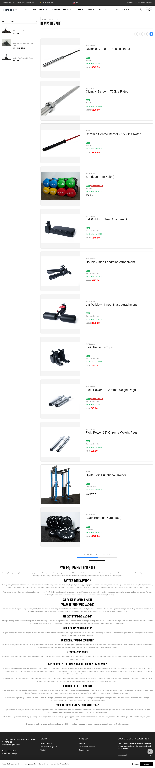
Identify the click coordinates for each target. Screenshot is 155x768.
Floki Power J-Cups (99, 347)
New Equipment (39, 10)
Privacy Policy (64, 764)
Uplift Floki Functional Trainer (106, 475)
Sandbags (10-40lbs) (100, 176)
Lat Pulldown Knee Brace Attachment (111, 304)
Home (27, 10)
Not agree (135, 764)
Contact (125, 10)
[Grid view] (136, 34)
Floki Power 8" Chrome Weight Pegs (111, 390)
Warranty (102, 10)
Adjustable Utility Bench (21, 31)
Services (114, 10)
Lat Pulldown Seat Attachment (106, 219)
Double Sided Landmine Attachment (110, 262)
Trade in (90, 10)
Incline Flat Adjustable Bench (23, 58)
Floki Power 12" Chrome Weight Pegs (112, 432)
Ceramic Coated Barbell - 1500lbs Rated (113, 134)
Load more (97, 563)
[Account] (141, 10)
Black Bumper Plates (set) (104, 518)
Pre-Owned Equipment (60, 10)
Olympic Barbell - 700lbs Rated (107, 91)
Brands (78, 10)
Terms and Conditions (87, 747)
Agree (146, 764)
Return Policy (84, 750)
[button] (136, 10)
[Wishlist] (145, 10)
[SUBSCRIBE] (150, 755)
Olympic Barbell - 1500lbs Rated (108, 49)
